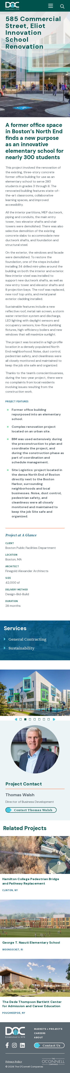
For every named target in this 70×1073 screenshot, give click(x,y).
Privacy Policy (13, 1061)
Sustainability (22, 648)
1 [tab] (20, 718)
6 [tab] (44, 718)
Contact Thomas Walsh (33, 810)
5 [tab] (39, 718)
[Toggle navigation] (51, 6)
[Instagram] (14, 1045)
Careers (40, 1033)
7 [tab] (48, 718)
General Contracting (27, 639)
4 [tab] (34, 718)
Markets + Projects (48, 1029)
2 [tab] (25, 718)
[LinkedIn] (22, 1045)
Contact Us (51, 1045)
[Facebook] (7, 1045)
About (38, 1037)
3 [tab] (30, 718)
